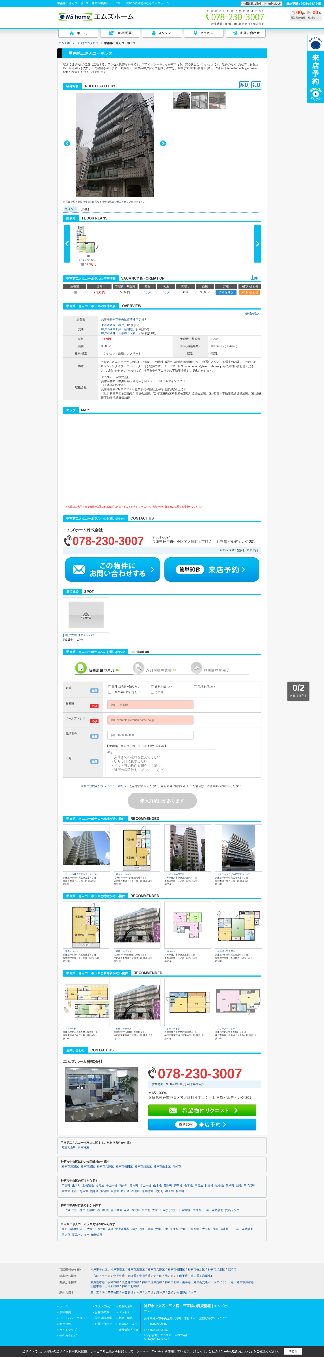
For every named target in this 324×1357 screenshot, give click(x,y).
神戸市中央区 (118, 319)
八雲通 (115, 1191)
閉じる (293, 1351)
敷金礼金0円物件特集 (75, 1147)
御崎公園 (96, 1234)
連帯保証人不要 (129, 1329)
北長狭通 (88, 1185)
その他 (159, 692)
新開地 (128, 329)
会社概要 (65, 1312)
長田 (215, 1229)
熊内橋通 (147, 1191)
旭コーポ (171, 951)
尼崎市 (177, 1166)
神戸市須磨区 (143, 1166)
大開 (158, 1229)
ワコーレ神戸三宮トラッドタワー (81, 874)
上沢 (165, 1229)
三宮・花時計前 (213, 1210)
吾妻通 (188, 1185)
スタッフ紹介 (103, 1306)
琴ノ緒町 (249, 1185)
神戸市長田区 (124, 1166)
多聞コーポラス (174, 1028)
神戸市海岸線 (245, 1282)
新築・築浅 (126, 1318)
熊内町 (134, 1185)
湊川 (82, 1229)
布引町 (135, 1191)
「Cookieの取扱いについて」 (235, 1351)
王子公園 (113, 1292)
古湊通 (131, 319)
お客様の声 (102, 1312)
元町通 (100, 1185)
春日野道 (103, 1210)
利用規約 (89, 786)
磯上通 (169, 1191)
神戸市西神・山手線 (114, 333)
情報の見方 (252, 313)
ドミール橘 (70, 1028)
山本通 (157, 1185)
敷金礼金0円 (126, 1306)
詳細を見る (226, 292)
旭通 (239, 1185)
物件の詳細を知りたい (126, 686)
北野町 (159, 1191)
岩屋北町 (208, 1276)
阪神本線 (113, 1282)
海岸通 (84, 1191)
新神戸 (91, 1210)
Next (163, 143)
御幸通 (178, 1185)
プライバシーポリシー (115, 786)
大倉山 (134, 333)
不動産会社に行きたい (126, 692)
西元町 (135, 1210)
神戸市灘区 (88, 1166)
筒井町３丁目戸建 (226, 951)
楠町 (75, 1191)
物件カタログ (68, 1335)
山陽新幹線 (112, 1286)
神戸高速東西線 (111, 329)
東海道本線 (108, 325)
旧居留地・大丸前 (190, 1210)
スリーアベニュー (226, 1028)
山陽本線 (96, 1286)
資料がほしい (163, 686)
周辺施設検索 (103, 1318)
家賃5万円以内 (128, 1324)
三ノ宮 (66, 1210)
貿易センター (233, 1210)
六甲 (193, 1292)
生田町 (76, 1185)
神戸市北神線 (130, 1286)
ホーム (64, 1306)
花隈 (127, 1210)
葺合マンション (123, 874)
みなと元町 (169, 1210)
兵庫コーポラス (123, 951)
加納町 (230, 1185)
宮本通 (66, 1191)
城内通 (195, 1276)
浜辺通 (104, 1191)
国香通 (219, 1185)
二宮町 (66, 1185)
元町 (75, 1210)
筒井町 (123, 1185)
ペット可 (124, 1312)
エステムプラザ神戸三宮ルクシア (233, 874)
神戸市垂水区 (162, 1166)
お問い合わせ (249, 292)
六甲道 (149, 1292)
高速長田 (225, 1229)
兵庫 (150, 1229)
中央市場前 (122, 1229)
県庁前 (146, 1210)
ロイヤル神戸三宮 (175, 874)
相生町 (180, 1191)
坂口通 (125, 1191)
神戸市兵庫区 (105, 1166)
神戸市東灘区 (70, 1166)
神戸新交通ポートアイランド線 (214, 1282)
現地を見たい (206, 686)
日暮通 (209, 1185)
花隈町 (168, 1185)
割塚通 (94, 1191)
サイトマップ (68, 1329)
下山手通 (145, 1185)
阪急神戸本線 (130, 1282)
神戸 (121, 325)
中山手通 (111, 1185)
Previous (67, 143)
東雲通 (199, 1185)
